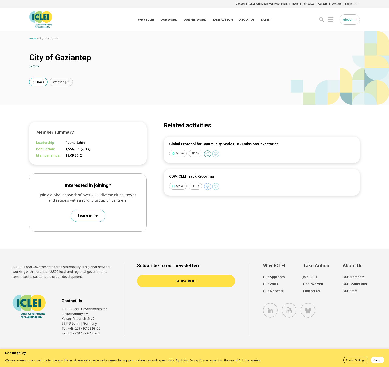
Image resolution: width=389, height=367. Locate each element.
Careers (323, 3)
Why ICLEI (146, 19)
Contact (336, 3)
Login (348, 3)
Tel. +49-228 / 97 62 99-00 (81, 328)
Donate (240, 3)
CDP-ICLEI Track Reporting (191, 176)
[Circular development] (207, 153)
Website (59, 82)
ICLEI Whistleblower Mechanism (268, 3)
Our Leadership (355, 284)
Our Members (354, 276)
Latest (266, 19)
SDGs (195, 153)
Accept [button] (377, 360)
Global (348, 19)
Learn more (88, 215)
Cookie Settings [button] (355, 360)
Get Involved (313, 284)
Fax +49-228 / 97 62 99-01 (81, 333)
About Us (247, 19)
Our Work (168, 19)
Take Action (222, 19)
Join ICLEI (308, 3)
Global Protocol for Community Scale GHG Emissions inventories (223, 144)
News (295, 3)
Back (40, 82)
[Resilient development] (207, 186)
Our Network (194, 19)
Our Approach (274, 276)
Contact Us (311, 291)
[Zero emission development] (215, 153)
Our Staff (350, 291)
